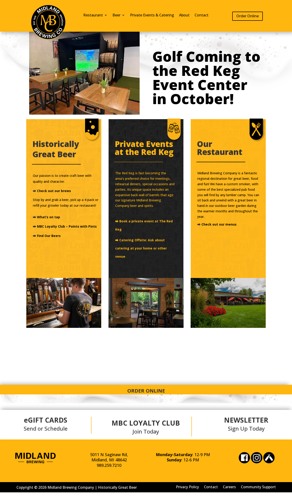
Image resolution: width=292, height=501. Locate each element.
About (184, 15)
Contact (202, 15)
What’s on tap (48, 217)
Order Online (247, 15)
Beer (116, 15)
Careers (229, 486)
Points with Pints (83, 226)
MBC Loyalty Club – (53, 226)
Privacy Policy (187, 486)
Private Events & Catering (152, 15)
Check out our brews (54, 191)
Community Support (258, 486)
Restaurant (93, 15)
